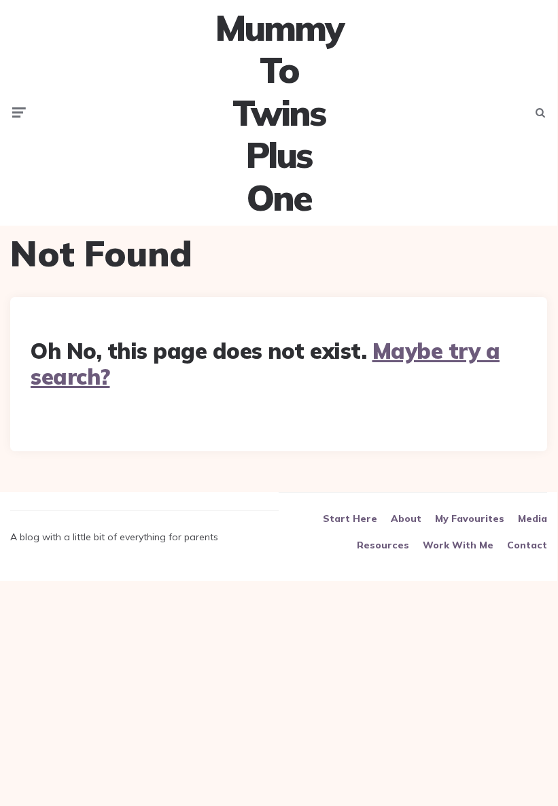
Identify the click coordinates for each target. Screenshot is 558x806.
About (406, 518)
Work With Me (458, 545)
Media (532, 518)
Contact (527, 545)
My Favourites (469, 518)
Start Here (350, 518)
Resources (383, 545)
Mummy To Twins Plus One (279, 113)
